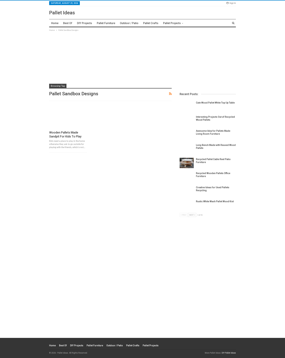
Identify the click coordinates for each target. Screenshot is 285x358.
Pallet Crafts (150, 23)
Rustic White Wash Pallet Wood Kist (215, 201)
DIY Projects (84, 23)
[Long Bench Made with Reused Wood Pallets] (187, 149)
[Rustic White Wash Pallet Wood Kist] (187, 205)
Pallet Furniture (106, 23)
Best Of (67, 23)
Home (54, 23)
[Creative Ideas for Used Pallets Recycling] (187, 191)
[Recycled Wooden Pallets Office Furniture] (187, 177)
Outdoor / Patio (129, 23)
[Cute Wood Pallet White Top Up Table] (187, 106)
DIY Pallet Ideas (229, 353)
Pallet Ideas (62, 12)
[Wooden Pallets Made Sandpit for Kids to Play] (68, 117)
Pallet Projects (172, 23)
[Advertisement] (142, 55)
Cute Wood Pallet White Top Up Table (215, 102)
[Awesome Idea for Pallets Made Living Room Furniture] (187, 134)
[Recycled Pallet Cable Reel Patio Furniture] (187, 163)
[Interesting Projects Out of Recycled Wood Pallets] (187, 120)
